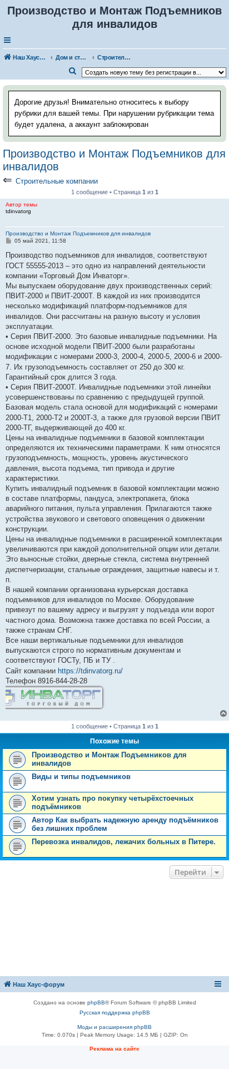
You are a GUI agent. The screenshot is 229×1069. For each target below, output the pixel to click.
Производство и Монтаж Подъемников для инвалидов (114, 160)
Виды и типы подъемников (81, 776)
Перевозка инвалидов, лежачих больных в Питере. (124, 842)
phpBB (96, 1002)
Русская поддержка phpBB (114, 1012)
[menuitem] (73, 71)
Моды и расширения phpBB (114, 1027)
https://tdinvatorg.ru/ (90, 671)
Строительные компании (57, 181)
